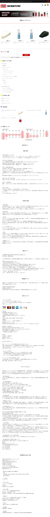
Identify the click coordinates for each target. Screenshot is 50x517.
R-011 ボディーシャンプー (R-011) (8, 117)
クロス (4, 83)
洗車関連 (4, 65)
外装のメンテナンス (5, 98)
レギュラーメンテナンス (8, 71)
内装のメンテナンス (5, 100)
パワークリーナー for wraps (8, 89)
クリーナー (4, 74)
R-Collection (3, 63)
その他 (3, 80)
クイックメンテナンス (7, 72)
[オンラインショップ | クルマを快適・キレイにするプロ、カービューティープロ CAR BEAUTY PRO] (11, 7)
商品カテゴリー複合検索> (15, 57)
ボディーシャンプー (6, 67)
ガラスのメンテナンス (5, 103)
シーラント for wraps (6, 91)
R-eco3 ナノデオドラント (31, 42)
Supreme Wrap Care (5, 86)
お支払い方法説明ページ (17, 320)
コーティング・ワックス (7, 78)
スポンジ (5, 82)
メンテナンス (5, 69)
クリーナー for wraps (6, 88)
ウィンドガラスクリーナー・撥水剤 (9, 76)
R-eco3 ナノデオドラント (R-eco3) (34, 110)
